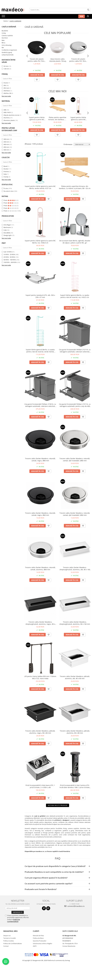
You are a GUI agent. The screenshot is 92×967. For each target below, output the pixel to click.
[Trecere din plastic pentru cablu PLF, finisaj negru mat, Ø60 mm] (36, 47)
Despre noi (7, 936)
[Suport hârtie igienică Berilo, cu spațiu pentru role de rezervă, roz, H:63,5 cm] (75, 277)
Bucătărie (5, 31)
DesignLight (8, 235)
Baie (3, 40)
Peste (6, 200)
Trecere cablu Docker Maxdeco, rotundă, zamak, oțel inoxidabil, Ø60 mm (74, 514)
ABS (5, 110)
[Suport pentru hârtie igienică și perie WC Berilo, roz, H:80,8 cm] (78, 106)
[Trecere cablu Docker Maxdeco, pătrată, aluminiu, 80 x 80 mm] (75, 712)
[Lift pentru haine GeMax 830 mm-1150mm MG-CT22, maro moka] (40, 658)
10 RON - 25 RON (9, 254)
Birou (3, 43)
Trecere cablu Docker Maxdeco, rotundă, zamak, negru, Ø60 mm (40, 514)
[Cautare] (88, 10)
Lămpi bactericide (7, 55)
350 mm (6, 142)
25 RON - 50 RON (9, 257)
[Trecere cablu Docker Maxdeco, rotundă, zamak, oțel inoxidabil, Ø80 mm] (75, 440)
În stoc (6, 188)
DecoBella (7, 233)
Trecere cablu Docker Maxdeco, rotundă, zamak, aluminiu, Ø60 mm (40, 568)
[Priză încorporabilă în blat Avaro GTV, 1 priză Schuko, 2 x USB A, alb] (40, 767)
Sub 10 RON (8, 252)
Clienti (36, 931)
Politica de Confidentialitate (13, 920)
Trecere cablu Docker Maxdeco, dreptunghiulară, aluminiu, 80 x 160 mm (74, 623)
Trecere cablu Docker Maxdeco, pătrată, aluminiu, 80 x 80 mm (75, 732)
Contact (6, 946)
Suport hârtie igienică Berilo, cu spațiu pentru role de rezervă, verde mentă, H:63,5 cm (40, 350)
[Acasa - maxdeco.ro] (13, 9)
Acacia (6, 83)
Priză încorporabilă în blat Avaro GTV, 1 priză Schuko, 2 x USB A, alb (40, 786)
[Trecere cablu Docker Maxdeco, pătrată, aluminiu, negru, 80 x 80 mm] (40, 712)
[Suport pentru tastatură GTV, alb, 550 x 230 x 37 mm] (40, 277)
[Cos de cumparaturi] (87, 16)
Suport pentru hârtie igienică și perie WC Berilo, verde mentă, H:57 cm (37, 118)
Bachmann (7, 227)
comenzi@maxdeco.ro (75, 906)
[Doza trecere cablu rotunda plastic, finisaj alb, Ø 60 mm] (57, 47)
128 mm (6, 69)
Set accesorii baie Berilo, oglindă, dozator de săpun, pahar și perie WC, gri (74, 242)
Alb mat (6, 88)
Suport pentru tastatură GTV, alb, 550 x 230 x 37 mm (40, 296)
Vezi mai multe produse (57, 805)
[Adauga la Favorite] (36, 79)
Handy (6, 177)
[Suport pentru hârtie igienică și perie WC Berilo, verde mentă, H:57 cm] (36, 106)
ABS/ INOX (7, 112)
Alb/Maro (7, 91)
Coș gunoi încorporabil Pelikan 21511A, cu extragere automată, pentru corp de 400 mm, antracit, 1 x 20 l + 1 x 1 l (75, 405)
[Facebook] (44, 908)
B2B (81, 16)
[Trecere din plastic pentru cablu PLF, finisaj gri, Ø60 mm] (78, 47)
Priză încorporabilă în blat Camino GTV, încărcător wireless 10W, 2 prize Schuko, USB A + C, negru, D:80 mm (75, 786)
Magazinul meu (10, 931)
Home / (6, 21)
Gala (5, 174)
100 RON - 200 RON (10, 262)
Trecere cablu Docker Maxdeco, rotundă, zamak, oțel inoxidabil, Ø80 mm (74, 459)
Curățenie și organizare (9, 50)
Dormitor (5, 38)
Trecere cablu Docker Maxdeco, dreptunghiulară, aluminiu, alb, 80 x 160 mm (75, 568)
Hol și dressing (6, 45)
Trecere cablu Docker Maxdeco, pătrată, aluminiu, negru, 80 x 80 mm (40, 732)
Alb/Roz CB (7, 93)
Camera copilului (7, 35)
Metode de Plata (38, 936)
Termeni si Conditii (9, 938)
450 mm (6, 147)
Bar (3, 47)
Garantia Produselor (39, 941)
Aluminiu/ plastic (9, 120)
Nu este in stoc (9, 191)
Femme (6, 171)
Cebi (5, 230)
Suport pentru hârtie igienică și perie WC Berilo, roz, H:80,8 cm (78, 118)
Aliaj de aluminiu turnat (11, 115)
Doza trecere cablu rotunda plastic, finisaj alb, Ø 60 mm (57, 60)
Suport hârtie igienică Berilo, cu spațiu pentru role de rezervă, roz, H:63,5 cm (74, 296)
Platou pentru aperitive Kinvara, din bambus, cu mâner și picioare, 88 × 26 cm (57, 118)
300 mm (6, 139)
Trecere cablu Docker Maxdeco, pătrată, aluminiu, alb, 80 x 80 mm (75, 677)
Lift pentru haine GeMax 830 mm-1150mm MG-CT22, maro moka (40, 677)
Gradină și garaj (7, 52)
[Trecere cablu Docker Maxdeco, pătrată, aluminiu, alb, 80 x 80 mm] (75, 658)
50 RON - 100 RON (10, 260)
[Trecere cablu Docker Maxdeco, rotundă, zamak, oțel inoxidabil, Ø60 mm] (75, 495)
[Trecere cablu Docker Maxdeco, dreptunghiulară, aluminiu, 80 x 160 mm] (75, 603)
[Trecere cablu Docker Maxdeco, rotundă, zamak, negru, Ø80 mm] (40, 440)
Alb (5, 85)
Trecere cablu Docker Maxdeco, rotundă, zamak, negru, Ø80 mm (40, 459)
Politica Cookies (8, 941)
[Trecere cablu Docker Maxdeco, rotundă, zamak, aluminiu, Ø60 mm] (40, 549)
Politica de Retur (38, 938)
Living (4, 33)
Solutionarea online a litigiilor (42, 943)
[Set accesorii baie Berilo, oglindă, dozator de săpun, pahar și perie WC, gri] (75, 222)
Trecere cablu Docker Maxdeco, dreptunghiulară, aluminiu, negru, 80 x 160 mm (40, 623)
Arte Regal (7, 225)
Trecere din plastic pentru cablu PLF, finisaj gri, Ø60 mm (78, 60)
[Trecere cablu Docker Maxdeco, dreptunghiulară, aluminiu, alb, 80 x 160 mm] (75, 549)
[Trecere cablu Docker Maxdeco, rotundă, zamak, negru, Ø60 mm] (40, 495)
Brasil (5, 166)
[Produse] (4, 16)
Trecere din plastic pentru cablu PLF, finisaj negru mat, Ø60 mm (37, 60)
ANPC (35, 946)
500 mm (6, 150)
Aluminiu (7, 118)
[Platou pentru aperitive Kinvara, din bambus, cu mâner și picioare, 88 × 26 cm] (57, 106)
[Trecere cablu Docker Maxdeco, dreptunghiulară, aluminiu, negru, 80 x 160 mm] (40, 603)
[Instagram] (48, 908)
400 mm (6, 144)
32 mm (6, 66)
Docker (6, 169)
